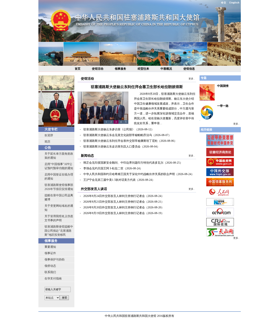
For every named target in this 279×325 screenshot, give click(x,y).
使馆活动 (97, 68)
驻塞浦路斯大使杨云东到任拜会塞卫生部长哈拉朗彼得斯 (137, 87)
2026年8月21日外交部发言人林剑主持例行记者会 (114, 201)
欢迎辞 (49, 135)
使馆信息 (189, 68)
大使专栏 (51, 129)
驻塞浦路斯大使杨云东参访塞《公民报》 (109, 129)
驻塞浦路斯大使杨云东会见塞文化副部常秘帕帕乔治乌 (117, 135)
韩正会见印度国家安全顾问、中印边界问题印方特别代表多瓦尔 (123, 162)
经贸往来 (143, 68)
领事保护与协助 (55, 259)
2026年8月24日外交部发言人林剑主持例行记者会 (114, 196)
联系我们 (50, 272)
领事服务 (120, 68)
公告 (48, 147)
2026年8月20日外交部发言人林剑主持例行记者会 (114, 207)
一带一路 (223, 105)
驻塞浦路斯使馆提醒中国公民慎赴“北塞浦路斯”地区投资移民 (59, 230)
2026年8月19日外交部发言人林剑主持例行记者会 (114, 213)
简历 (47, 141)
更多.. (192, 78)
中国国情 (223, 85)
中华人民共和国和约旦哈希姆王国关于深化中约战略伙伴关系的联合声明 (129, 174)
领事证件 (50, 253)
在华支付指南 (53, 278)
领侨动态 (50, 265)
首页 (77, 68)
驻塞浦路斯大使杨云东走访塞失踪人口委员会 (112, 146)
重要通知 (50, 246)
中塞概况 (166, 68)
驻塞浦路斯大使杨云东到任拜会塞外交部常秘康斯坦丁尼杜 (120, 140)
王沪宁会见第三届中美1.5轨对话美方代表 (109, 179)
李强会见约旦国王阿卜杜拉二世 (103, 168)
